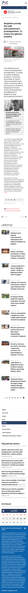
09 (17, 522)
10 (21, 522)
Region (4, 409)
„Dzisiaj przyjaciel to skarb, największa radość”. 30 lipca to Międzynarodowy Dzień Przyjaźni (17, 270)
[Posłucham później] (23, 203)
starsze (6, 217)
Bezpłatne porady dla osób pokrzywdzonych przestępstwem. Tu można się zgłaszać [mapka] (13, 30)
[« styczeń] (3, 511)
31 (10, 518)
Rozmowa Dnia (6, 429)
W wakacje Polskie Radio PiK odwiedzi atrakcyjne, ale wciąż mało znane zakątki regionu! (18, 301)
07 (10, 522)
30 (7, 518)
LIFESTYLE (15, 17)
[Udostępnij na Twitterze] (8, 42)
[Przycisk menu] (26, 3)
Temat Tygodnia (6, 432)
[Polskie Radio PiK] (5, 3)
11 (24, 522)
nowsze (22, 217)
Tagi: (5, 208)
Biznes (4, 426)
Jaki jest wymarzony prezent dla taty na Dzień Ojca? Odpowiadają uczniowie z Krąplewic (18, 332)
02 (17, 518)
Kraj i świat (5, 413)
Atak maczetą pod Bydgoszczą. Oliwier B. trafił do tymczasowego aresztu (13, 474)
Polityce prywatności (9, 552)
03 (21, 518)
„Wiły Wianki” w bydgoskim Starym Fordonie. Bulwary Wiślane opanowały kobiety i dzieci (17, 367)
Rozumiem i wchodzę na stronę (9, 590)
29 (3, 518)
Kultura (4, 416)
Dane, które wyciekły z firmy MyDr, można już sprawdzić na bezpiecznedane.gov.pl (14, 482)
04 (24, 518)
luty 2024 (14, 511)
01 (14, 518)
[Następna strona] (23, 398)
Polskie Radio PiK (6, 17)
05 (3, 522)
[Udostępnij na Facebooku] (5, 42)
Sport (3, 419)
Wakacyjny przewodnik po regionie (11, 435)
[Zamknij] (24, 528)
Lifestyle (4, 422)
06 (7, 522)
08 (14, 522)
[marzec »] (24, 511)
